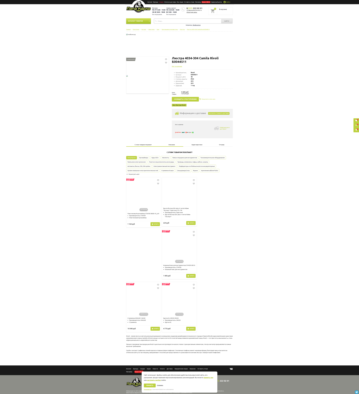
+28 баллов (179, 261)
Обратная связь (192, 12)
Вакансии (192, 369)
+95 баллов (179, 314)
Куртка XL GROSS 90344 (170, 318)
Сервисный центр (216, 2)
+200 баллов (144, 314)
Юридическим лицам (181, 369)
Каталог (150, 2)
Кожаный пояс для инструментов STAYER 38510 (179, 265)
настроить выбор (154, 380)
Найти (226, 21)
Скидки (142, 369)
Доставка (170, 369)
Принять (149, 385)
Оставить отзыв (189, 2)
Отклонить (160, 385)
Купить (156, 224)
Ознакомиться (147, 389)
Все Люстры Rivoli (179, 105)
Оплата (162, 369)
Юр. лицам (180, 2)
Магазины (129, 372)
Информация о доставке (225, 128)
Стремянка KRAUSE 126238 (136, 318)
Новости (155, 369)
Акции (149, 369)
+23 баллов (143, 209)
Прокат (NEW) (206, 2)
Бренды (155, 2)
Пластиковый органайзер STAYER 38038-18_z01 (143, 213)
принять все (208, 378)
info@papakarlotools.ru (194, 10)
